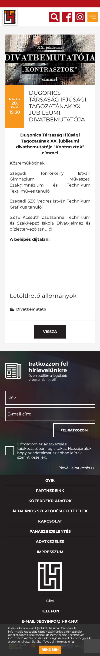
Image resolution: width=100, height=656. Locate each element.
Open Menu (92, 17)
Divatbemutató (31, 309)
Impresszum (50, 552)
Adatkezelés (50, 541)
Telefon (50, 611)
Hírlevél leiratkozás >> (75, 468)
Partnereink (50, 490)
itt (72, 641)
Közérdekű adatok (50, 501)
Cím (50, 601)
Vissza (50, 332)
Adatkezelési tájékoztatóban (42, 446)
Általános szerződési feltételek (50, 511)
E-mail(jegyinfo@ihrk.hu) (50, 621)
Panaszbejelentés (50, 531)
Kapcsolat (50, 521)
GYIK (50, 480)
